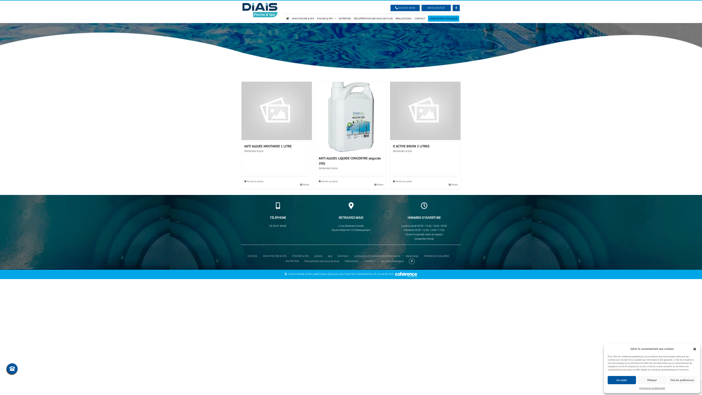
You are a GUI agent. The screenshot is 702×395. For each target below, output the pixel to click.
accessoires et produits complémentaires (377, 256)
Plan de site (386, 274)
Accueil (253, 256)
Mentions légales (325, 274)
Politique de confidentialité (652, 388)
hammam (342, 256)
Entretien (292, 261)
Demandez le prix (253, 151)
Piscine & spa (300, 256)
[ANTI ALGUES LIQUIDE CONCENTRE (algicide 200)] (351, 117)
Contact (369, 261)
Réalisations (352, 261)
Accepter (621, 380)
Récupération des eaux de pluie (321, 261)
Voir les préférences (682, 380)
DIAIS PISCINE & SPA (275, 256)
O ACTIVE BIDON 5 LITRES (411, 146)
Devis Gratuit (436, 7)
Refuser (652, 380)
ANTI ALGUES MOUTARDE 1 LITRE (268, 146)
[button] (695, 349)
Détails (306, 184)
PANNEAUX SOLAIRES (436, 256)
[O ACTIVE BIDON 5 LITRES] (425, 111)
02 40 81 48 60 (406, 7)
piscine (318, 256)
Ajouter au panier (255, 181)
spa (330, 256)
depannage (412, 256)
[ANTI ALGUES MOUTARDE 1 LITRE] (276, 111)
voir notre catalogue (392, 261)
